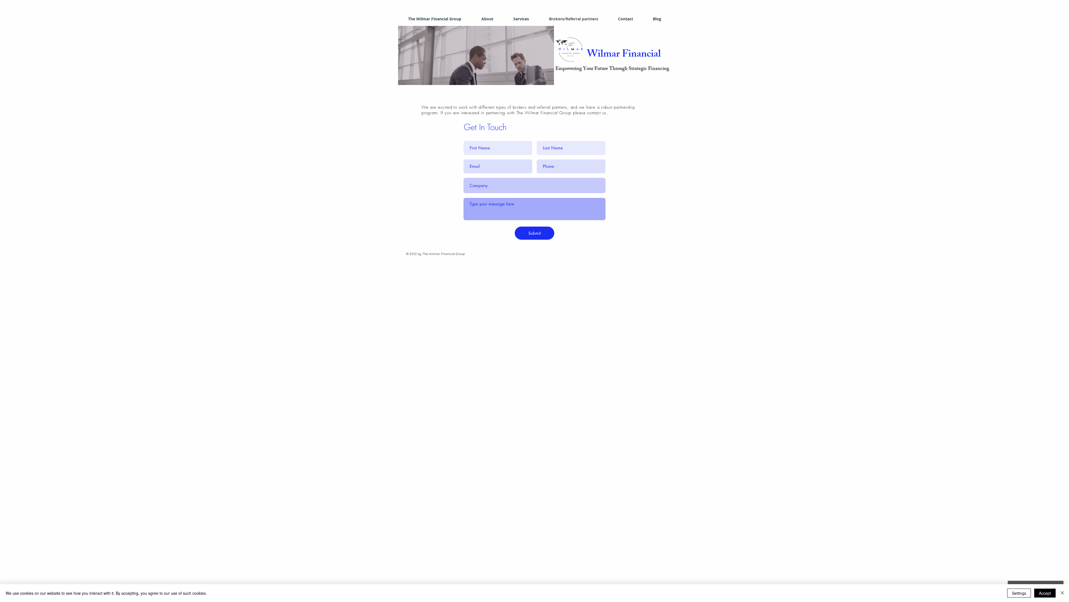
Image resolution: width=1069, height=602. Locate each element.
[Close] (1062, 593)
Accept (1045, 593)
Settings (1019, 593)
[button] (476, 55)
